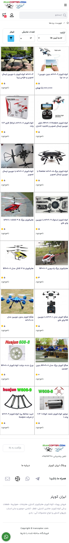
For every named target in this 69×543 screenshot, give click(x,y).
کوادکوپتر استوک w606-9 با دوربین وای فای (52, 221)
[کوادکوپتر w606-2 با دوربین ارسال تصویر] (17, 156)
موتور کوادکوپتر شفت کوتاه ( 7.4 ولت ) (52, 416)
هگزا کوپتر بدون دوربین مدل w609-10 (20, 319)
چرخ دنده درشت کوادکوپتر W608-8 (17, 365)
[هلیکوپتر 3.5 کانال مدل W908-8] (17, 253)
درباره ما (25, 466)
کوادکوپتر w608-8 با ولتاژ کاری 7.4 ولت (17, 125)
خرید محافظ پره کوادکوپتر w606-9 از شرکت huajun (17, 416)
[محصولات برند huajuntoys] (53, 448)
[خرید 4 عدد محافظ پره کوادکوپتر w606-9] (17, 398)
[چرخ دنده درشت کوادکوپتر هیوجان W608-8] (17, 350)
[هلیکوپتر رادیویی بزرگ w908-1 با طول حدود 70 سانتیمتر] (17, 204)
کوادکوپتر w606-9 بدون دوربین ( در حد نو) (53, 76)
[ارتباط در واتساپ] (6, 536)
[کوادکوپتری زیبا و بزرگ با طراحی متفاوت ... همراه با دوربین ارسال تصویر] (52, 156)
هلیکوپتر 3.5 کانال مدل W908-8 (18, 268)
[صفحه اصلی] (68, 23)
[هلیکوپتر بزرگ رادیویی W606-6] (52, 253)
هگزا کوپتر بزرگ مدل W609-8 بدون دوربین (52, 367)
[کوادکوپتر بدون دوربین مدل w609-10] (17, 301)
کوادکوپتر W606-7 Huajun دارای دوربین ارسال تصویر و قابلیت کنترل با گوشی (52, 125)
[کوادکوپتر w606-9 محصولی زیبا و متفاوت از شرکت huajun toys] (52, 59)
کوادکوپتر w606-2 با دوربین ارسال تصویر (17, 173)
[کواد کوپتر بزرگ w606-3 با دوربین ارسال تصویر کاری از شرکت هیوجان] (17, 59)
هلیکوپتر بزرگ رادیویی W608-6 (53, 268)
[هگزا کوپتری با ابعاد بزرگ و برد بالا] (52, 350)
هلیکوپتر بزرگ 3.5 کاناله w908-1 (18, 220)
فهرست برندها (55, 23)
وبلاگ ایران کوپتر (57, 466)
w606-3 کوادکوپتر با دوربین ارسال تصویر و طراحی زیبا (17, 76)
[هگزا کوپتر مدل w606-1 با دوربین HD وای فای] (52, 301)
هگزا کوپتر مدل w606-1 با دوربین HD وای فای (53, 319)
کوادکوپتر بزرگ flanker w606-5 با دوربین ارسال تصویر (52, 173)
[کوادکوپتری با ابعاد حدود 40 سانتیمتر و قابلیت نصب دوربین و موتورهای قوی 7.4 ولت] (17, 107)
